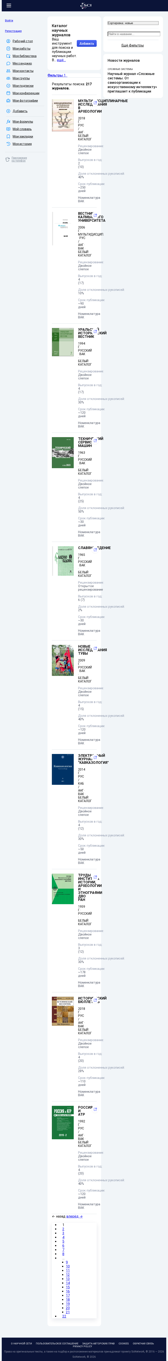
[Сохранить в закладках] (95, 102)
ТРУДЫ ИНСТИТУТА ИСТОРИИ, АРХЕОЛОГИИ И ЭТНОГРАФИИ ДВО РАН (90, 887)
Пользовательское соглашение (57, 1343)
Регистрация (13, 31)
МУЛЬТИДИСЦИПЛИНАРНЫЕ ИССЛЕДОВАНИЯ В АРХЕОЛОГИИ (103, 106)
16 (68, 1291)
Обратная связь (143, 1343)
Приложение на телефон (19, 159)
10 (68, 1266)
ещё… (61, 60)
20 (68, 1308)
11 (68, 1271)
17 (68, 1295)
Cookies (124, 1343)
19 (68, 1304)
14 (68, 1283)
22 (64, 1316)
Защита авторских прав (98, 1343)
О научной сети (21, 1343)
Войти (9, 20)
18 (68, 1300)
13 (68, 1279)
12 (68, 1275)
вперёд (74, 1216)
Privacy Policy (82, 1346)
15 (68, 1287)
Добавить (86, 43)
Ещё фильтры (132, 45)
